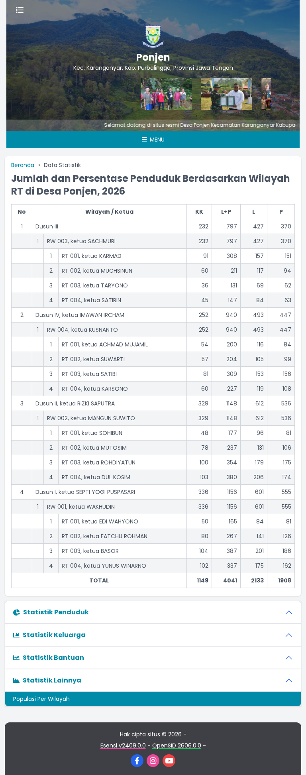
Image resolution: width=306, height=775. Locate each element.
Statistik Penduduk (56, 612)
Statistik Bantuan (53, 657)
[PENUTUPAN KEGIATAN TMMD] (217, 94)
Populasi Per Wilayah (41, 699)
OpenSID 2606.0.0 (176, 745)
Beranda (22, 165)
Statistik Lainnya (52, 680)
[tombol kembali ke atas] (290, 759)
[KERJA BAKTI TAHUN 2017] (157, 94)
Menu (156, 140)
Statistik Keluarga (54, 634)
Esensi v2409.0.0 (123, 745)
